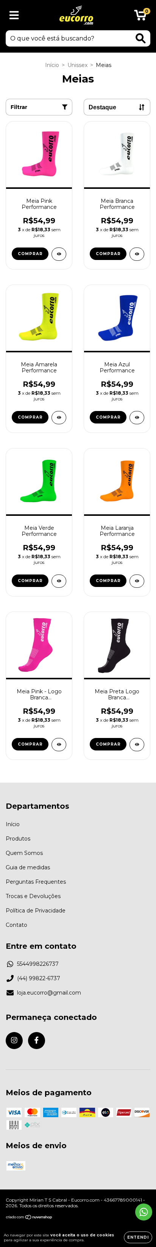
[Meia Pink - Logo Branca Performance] (58, 744)
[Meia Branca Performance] (136, 254)
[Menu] (14, 15)
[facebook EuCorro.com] (36, 1040)
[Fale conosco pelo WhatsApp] (143, 1212)
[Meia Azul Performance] (136, 417)
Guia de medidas (28, 867)
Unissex (77, 65)
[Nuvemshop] (29, 1218)
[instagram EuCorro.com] (14, 1040)
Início (52, 65)
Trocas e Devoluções (33, 896)
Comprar (30, 253)
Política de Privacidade (36, 910)
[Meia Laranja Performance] (136, 581)
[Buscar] (141, 38)
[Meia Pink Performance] (58, 254)
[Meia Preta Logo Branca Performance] (136, 744)
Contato (16, 925)
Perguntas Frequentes (36, 881)
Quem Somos (24, 853)
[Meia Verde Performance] (58, 581)
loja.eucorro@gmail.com (49, 992)
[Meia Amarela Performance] (58, 417)
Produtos (18, 838)
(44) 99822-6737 (38, 978)
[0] (140, 17)
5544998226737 (38, 964)
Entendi (138, 1237)
